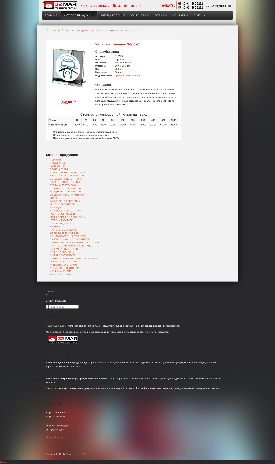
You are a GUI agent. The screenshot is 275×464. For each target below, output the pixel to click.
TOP (83, 454)
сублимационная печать (127, 75)
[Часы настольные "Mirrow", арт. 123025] (68, 67)
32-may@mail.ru (54, 437)
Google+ (4, 462)
